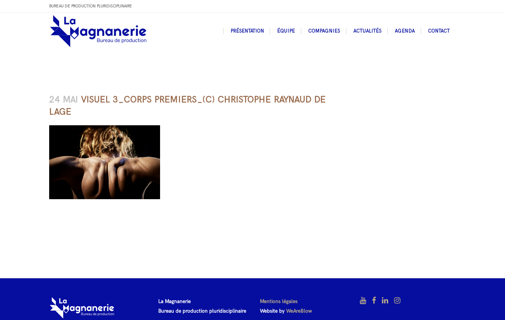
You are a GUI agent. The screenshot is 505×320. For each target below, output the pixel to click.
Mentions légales (279, 301)
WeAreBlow (299, 311)
